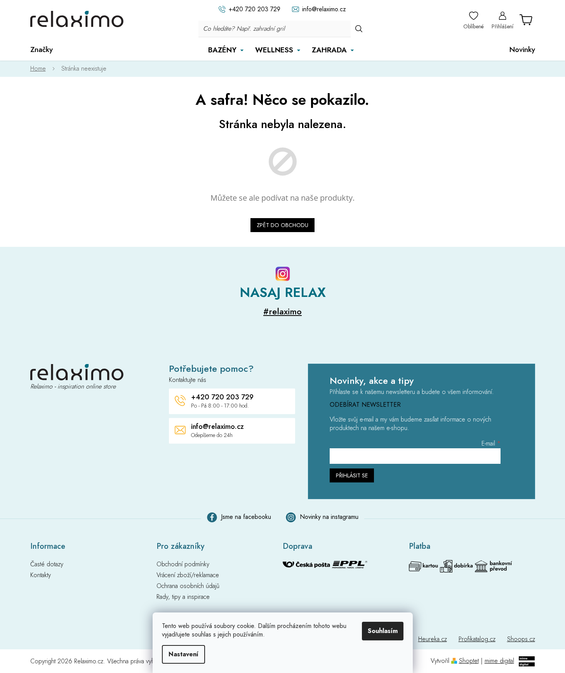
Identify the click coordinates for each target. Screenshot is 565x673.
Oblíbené (473, 26)
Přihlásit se (352, 475)
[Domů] (42, 68)
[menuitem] (41, 50)
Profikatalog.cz (477, 639)
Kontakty (40, 575)
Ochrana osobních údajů (187, 586)
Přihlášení (502, 26)
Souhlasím (383, 630)
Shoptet (469, 660)
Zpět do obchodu (282, 225)
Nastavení (183, 654)
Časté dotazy (46, 564)
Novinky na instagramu (329, 516)
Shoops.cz (521, 639)
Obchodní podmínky (182, 564)
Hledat (359, 28)
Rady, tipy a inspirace (183, 597)
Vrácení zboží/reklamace (187, 575)
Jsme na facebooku (246, 516)
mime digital (499, 660)
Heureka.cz (432, 639)
